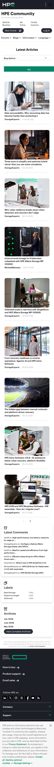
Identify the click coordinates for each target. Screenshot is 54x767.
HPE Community (17, 13)
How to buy (9, 667)
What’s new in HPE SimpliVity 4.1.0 (31, 563)
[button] (51, 725)
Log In (47, 30)
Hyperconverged (11, 595)
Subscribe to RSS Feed (46, 58)
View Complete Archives (18, 631)
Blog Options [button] (9, 58)
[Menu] (49, 4)
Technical (8, 598)
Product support (12, 673)
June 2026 (9, 623)
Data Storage (9, 592)
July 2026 (8, 619)
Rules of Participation (37, 646)
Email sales (9, 680)
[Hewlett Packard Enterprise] (27, 657)
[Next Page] (30, 521)
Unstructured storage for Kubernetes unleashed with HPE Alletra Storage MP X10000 (24, 261)
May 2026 (8, 626)
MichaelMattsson (12, 267)
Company (8, 707)
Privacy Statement (18, 744)
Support (7, 715)
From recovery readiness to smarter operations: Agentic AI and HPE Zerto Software (23, 361)
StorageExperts (12, 119)
